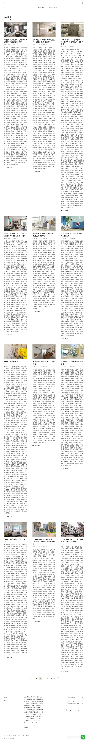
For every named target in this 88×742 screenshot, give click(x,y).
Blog (5, 700)
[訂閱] (83, 698)
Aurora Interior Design (14, 735)
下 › (58, 678)
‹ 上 (30, 678)
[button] (5, 3)
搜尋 (5, 697)
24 (55, 678)
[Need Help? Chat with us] (83, 737)
